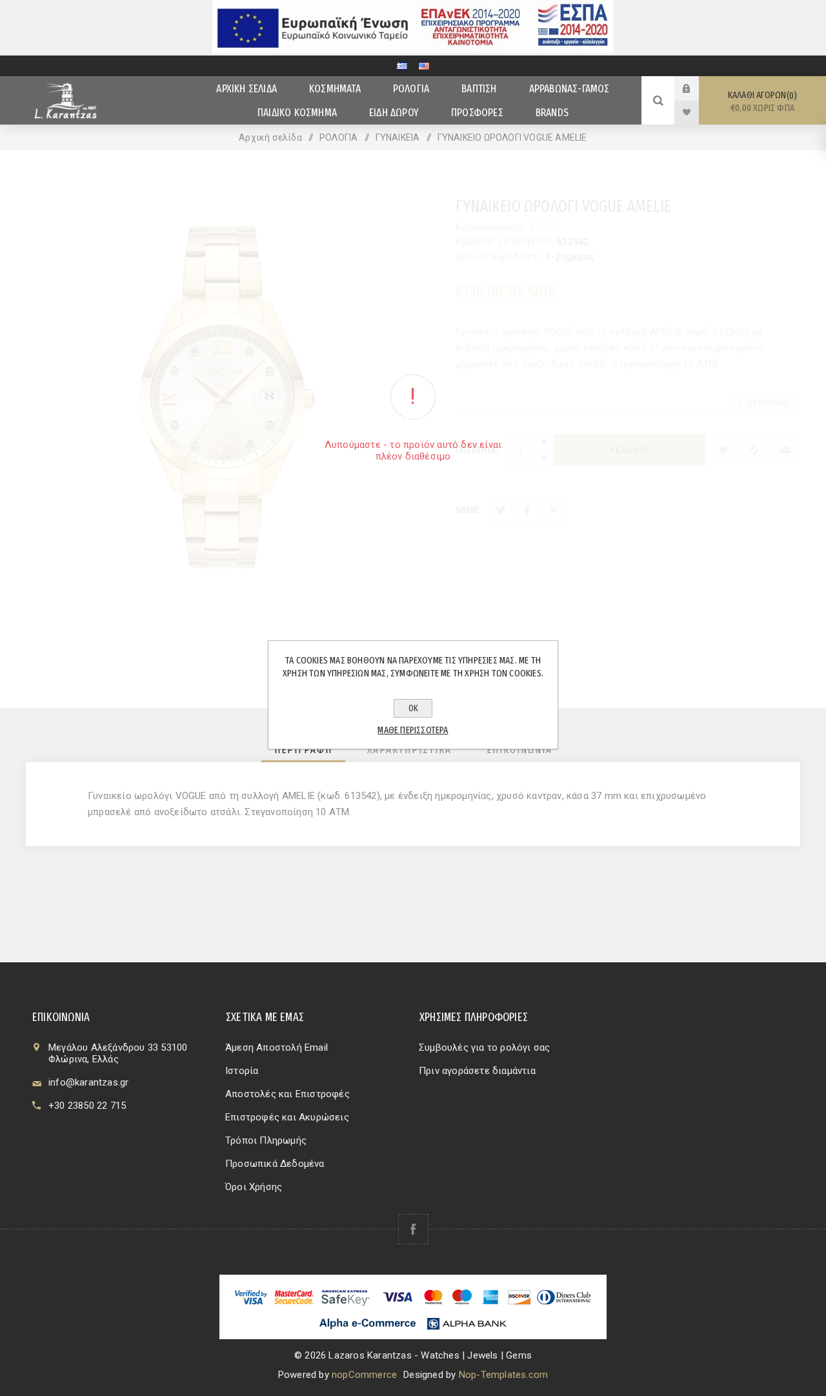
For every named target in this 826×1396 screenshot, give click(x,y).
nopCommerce (364, 1375)
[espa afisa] (413, 50)
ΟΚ (413, 708)
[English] (424, 66)
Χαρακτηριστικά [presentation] (409, 750)
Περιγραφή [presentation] (303, 750)
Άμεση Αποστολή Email (276, 1047)
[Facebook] (413, 1229)
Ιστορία (241, 1071)
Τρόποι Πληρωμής (266, 1140)
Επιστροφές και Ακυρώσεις (287, 1117)
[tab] (303, 749)
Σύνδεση (696, 88)
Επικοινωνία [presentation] (519, 750)
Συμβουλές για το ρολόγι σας (484, 1047)
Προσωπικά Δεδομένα (275, 1163)
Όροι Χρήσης (253, 1187)
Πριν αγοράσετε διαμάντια (477, 1071)
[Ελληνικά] (402, 66)
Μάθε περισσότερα (413, 730)
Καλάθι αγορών (761, 101)
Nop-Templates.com (503, 1375)
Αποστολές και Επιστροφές (287, 1094)
